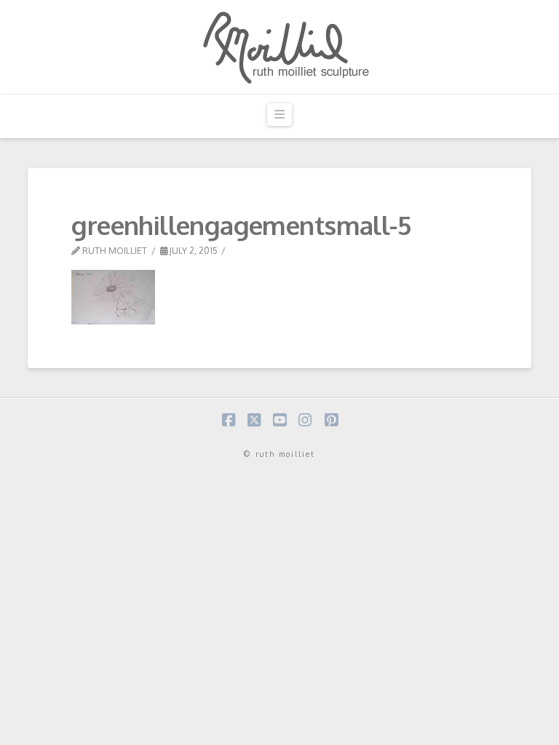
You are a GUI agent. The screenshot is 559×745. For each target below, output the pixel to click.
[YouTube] (279, 420)
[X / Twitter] (254, 420)
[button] (279, 114)
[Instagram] (305, 420)
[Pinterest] (331, 420)
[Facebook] (228, 420)
